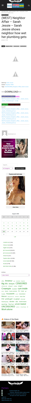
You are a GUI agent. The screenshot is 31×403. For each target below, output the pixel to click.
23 (27, 228)
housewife (10, 293)
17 (3, 228)
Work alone (7, 309)
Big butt (23, 281)
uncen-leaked (20, 304)
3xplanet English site (14, 390)
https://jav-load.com (7, 398)
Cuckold (14, 289)
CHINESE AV (6, 242)
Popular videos (6, 258)
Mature (4, 296)
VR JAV (4, 263)
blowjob (12, 283)
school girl (23, 299)
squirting (4, 304)
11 (8, 225)
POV (3, 299)
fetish (22, 291)
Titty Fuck (11, 304)
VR (27, 307)
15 (23, 225)
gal (25, 291)
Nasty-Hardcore (11, 296)
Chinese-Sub (6, 245)
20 (16, 228)
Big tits (5, 283)
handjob (3, 294)
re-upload (17, 299)
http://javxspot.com (12, 134)
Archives (4, 272)
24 (3, 231)
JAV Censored (6, 250)
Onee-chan (22, 296)
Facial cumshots (13, 291)
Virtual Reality (23, 307)
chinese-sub (4, 286)
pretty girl (8, 299)
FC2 (19, 291)
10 (3, 225)
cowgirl (20, 286)
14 (20, 225)
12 (12, 225)
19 (12, 228)
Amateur (8, 280)
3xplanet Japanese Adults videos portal (19, 392)
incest (16, 294)
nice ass (17, 296)
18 (8, 228)
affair (3, 281)
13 (16, 225)
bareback (18, 281)
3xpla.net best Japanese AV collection (17, 393)
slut (16, 301)
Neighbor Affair (9, 46)
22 (23, 228)
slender (11, 301)
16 (27, 225)
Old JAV (5, 255)
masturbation (22, 294)
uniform (17, 307)
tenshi (10, 132)
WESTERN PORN (5, 11)
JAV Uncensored (7, 253)
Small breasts (22, 301)
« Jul (15, 236)
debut (3, 291)
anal (14, 281)
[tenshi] (4, 133)
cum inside (22, 288)
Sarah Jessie (16, 46)
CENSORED (21, 283)
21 (20, 228)
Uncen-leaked (6, 261)
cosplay (15, 286)
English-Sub (6, 247)
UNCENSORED (23, 46)
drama (6, 291)
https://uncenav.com (7, 400)
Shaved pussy (5, 301)
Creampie (6, 288)
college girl (10, 286)
